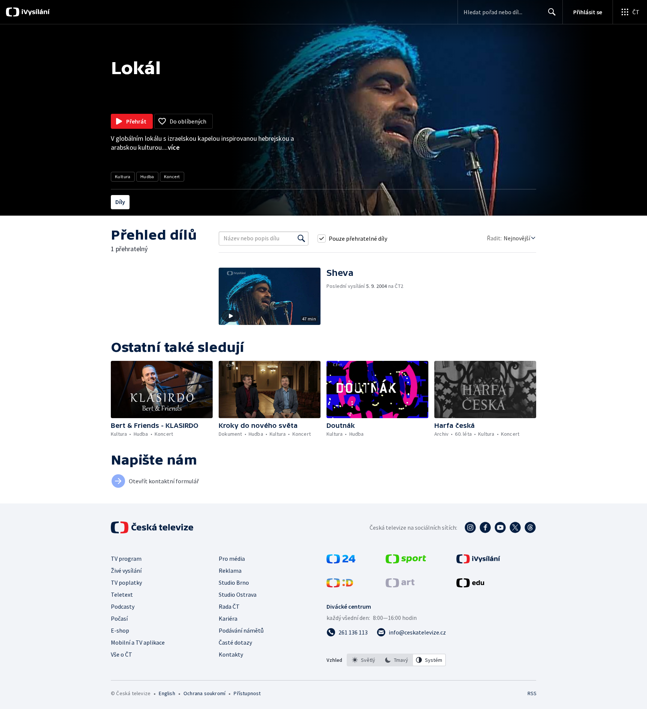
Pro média (232, 558)
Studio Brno (234, 582)
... (171, 147)
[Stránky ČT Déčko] (339, 585)
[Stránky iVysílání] (478, 561)
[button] (272, 296)
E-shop (120, 630)
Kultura (123, 176)
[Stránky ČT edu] (470, 585)
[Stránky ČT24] (340, 561)
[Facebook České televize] (485, 527)
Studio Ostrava (237, 594)
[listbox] (396, 660)
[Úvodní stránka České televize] (153, 527)
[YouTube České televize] (500, 527)
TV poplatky (126, 582)
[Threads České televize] (530, 527)
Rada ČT (229, 606)
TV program (126, 558)
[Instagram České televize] (470, 527)
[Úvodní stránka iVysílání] (34, 11)
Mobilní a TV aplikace (138, 642)
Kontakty (231, 654)
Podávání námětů (241, 630)
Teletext (122, 594)
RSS (532, 693)
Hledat (551, 11)
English (167, 693)
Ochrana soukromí (204, 693)
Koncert (172, 176)
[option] (363, 660)
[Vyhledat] (301, 238)
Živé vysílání (126, 570)
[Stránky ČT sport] (406, 561)
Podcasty (122, 606)
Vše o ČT (121, 654)
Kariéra (228, 618)
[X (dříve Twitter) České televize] (515, 527)
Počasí (119, 618)
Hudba (147, 176)
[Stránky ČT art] (400, 585)
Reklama (230, 570)
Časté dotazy (235, 642)
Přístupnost (247, 693)
